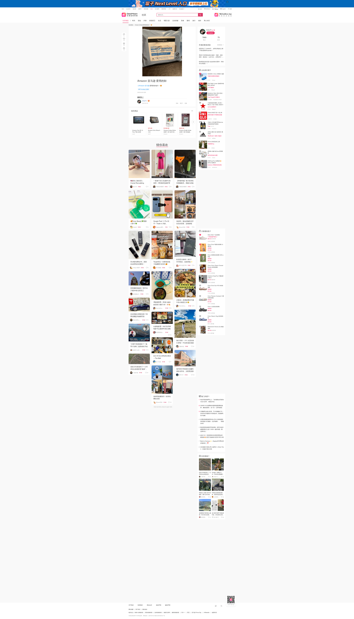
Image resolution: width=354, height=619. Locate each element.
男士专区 (207, 20)
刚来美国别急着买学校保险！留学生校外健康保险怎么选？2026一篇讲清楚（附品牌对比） (212, 429)
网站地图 (131, 609)
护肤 (145, 20)
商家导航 (164, 9)
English (224, 9)
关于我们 (131, 605)
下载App (216, 9)
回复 (186, 103)
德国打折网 (167, 612)
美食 (182, 20)
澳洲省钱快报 (175, 612)
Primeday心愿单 (144, 89)
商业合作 (149, 605)
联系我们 (208, 9)
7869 (204, 37)
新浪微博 (215, 606)
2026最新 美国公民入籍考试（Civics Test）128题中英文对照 (212, 448)
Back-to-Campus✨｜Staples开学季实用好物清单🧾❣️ (212, 442)
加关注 (211, 33)
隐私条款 (144, 609)
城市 (199, 20)
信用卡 (140, 9)
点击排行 (128, 9)
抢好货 (134, 9)
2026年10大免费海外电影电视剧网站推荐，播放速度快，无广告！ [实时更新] (211, 406)
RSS (221, 606)
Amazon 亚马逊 (144, 86)
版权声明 (167, 605)
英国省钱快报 (148, 612)
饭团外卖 (175, 9)
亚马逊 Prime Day (196, 612)
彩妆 (139, 20)
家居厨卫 (152, 20)
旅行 (193, 20)
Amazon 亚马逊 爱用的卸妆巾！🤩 (143, 25)
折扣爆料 (157, 9)
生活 (159, 20)
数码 (188, 20)
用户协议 (138, 609)
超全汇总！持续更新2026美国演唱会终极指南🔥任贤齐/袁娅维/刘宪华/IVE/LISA (212, 436)
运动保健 (175, 20)
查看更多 (219, 45)
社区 (151, 9)
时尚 (133, 20)
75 (219, 37)
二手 (169, 9)
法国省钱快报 (158, 612)
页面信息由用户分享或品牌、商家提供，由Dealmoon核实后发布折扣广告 (147, 615)
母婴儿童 (167, 20)
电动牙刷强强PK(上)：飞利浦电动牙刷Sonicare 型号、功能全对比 (212, 400)
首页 (123, 9)
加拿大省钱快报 (139, 612)
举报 (177, 103)
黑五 (188, 612)
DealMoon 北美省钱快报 (130, 14)
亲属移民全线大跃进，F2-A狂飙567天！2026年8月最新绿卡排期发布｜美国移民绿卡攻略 (211, 413)
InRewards (206, 612)
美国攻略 (146, 9)
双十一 (183, 612)
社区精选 (126, 20)
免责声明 (158, 605)
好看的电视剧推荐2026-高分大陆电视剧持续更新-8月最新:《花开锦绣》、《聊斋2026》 (212, 421)
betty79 (144, 101)
